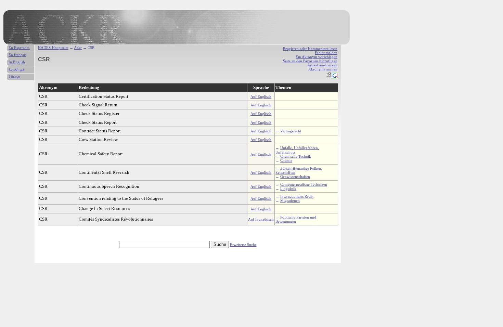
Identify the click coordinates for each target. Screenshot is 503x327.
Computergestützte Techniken (303, 184)
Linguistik (288, 188)
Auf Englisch (260, 96)
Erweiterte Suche (243, 245)
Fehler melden (326, 53)
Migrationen (290, 200)
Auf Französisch (261, 219)
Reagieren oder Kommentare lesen (310, 49)
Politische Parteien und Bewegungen (295, 219)
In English (17, 62)
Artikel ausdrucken (322, 65)
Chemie (286, 160)
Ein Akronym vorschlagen (316, 57)
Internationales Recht (296, 196)
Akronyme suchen (322, 69)
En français (17, 55)
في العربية (16, 69)
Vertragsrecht (290, 131)
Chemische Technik (295, 156)
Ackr (78, 47)
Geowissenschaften (295, 176)
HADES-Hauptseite (53, 47)
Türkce (14, 76)
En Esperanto (19, 47)
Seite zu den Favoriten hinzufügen (310, 61)
